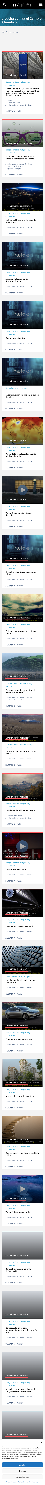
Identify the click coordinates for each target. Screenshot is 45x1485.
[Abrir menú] (40, 4)
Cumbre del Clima (13, 103)
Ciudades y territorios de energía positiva (19, 685)
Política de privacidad (24, 1482)
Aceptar (22, 1465)
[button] (42, 1442)
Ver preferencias (22, 1477)
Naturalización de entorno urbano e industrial (20, 389)
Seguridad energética (14, 168)
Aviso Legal (35, 1482)
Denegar (22, 1471)
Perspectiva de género (15, 166)
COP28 (9, 100)
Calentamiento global (14, 816)
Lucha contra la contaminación (18, 700)
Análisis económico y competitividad (20, 976)
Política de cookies (11, 1482)
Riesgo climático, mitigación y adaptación (17, 83)
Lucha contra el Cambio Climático (19, 105)
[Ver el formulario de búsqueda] (4, 4)
